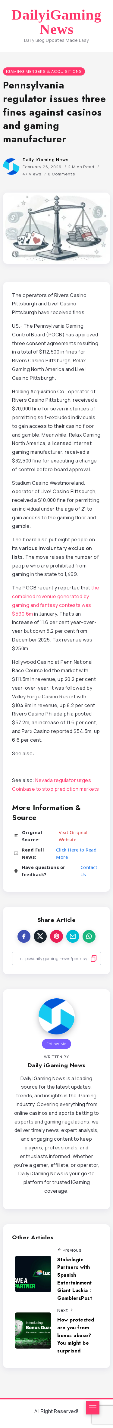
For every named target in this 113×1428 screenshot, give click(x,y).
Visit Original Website (73, 835)
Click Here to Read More (76, 853)
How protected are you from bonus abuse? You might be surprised (75, 1335)
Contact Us (88, 870)
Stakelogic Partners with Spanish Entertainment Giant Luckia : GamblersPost (74, 1279)
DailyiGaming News (56, 22)
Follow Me (56, 1043)
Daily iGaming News (46, 159)
